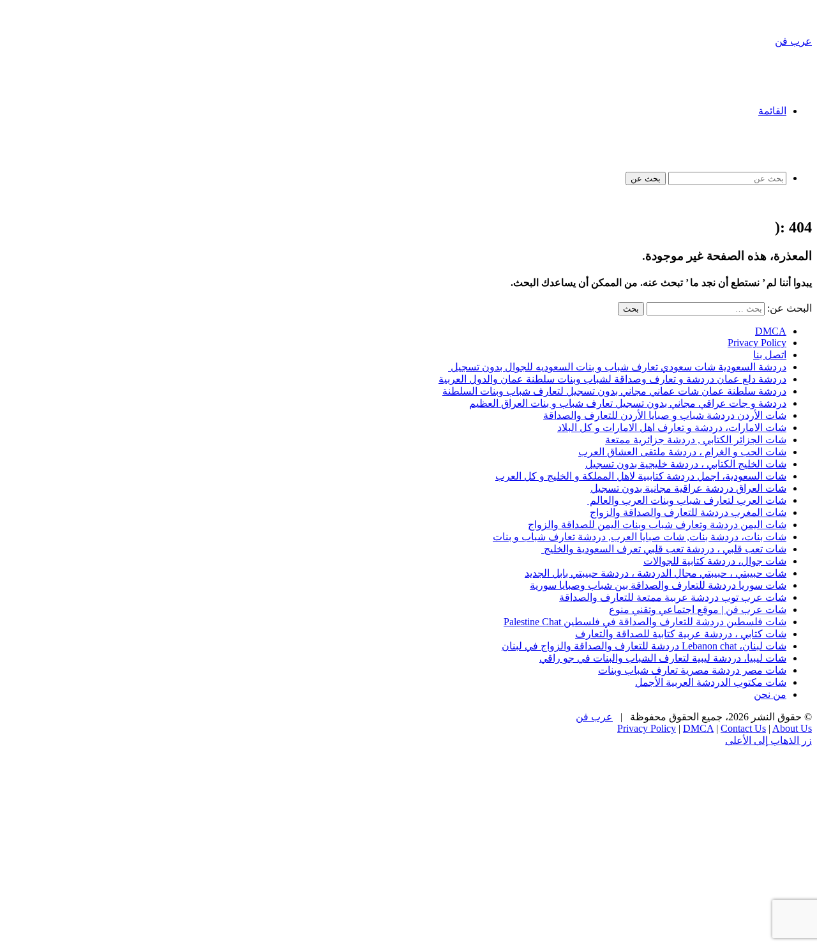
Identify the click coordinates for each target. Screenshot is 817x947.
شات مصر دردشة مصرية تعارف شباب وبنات (692, 670)
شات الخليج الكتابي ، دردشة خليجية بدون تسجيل (685, 463)
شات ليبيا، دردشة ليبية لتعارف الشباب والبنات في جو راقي (662, 658)
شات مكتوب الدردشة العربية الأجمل (710, 682)
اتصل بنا (769, 354)
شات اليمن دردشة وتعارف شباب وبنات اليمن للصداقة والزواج (657, 524)
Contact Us (743, 728)
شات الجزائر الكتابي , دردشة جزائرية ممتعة (695, 439)
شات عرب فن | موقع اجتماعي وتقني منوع (697, 609)
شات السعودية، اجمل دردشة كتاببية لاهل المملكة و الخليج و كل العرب (640, 476)
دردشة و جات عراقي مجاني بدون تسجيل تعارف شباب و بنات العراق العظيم (627, 403)
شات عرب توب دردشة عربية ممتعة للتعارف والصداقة (672, 597)
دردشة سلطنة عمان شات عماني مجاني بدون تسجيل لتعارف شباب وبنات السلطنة (614, 391)
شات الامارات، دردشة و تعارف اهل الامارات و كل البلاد (671, 427)
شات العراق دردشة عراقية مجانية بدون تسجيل (688, 488)
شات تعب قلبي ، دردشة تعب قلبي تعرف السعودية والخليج (663, 548)
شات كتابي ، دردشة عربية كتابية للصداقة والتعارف (680, 633)
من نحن (770, 694)
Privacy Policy (757, 342)
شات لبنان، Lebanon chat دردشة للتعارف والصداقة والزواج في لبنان (644, 645)
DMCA (770, 331)
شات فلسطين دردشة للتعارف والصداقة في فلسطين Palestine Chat (645, 621)
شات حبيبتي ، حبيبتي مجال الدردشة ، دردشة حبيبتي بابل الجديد (655, 573)
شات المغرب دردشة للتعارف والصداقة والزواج (688, 512)
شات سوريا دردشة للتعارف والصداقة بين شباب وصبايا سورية (658, 585)
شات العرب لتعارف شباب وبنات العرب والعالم (686, 500)
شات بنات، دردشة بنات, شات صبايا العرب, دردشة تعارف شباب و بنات (639, 536)
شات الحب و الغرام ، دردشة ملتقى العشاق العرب (682, 451)
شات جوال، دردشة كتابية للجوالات (714, 561)
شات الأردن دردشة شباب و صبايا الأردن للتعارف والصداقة (664, 415)
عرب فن (594, 716)
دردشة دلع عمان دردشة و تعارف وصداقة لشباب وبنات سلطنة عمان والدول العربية (612, 379)
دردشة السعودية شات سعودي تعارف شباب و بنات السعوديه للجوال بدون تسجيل (617, 366)
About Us (792, 728)
